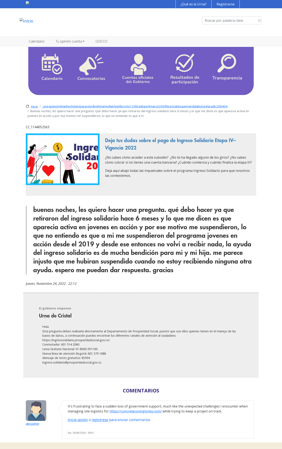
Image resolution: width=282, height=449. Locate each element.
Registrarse (226, 4)
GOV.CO (101, 41)
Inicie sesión (78, 419)
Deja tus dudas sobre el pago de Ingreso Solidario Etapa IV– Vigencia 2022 (170, 144)
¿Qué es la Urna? (193, 4)
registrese (100, 419)
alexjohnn (32, 424)
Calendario (37, 41)
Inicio (34, 106)
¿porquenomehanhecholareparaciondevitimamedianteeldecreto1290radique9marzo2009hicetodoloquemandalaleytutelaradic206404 (134, 106)
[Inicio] (26, 22)
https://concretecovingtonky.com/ (136, 411)
